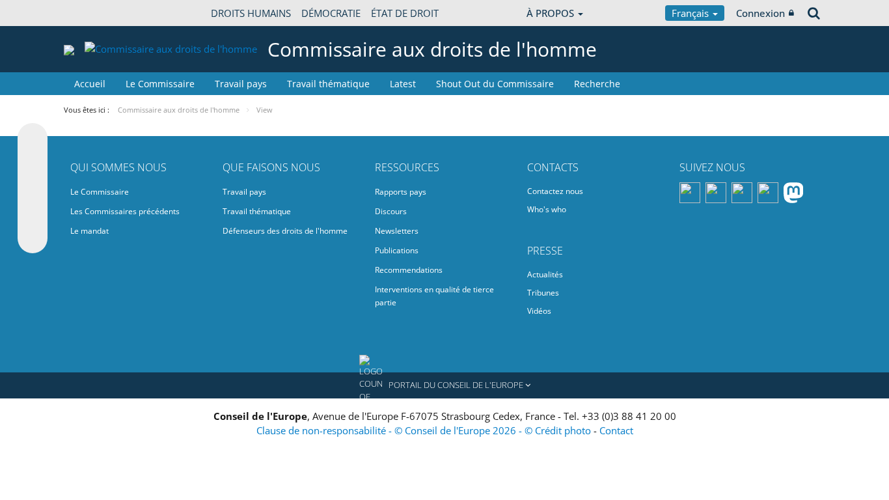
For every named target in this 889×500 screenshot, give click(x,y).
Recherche (597, 83)
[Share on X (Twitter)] (32, 164)
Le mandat (89, 230)
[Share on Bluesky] (32, 139)
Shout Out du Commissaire (495, 83)
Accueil (89, 83)
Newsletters (396, 230)
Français (691, 13)
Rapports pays (400, 191)
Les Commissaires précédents (125, 211)
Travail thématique (328, 83)
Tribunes (543, 292)
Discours (391, 211)
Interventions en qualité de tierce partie (434, 296)
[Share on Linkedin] (32, 213)
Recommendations (409, 269)
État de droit (405, 13)
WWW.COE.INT (96, 13)
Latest (403, 83)
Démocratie (331, 13)
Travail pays (241, 83)
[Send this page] (32, 238)
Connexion (760, 13)
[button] (444, 385)
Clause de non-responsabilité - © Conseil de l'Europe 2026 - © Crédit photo (425, 430)
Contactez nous (555, 191)
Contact (616, 430)
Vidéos (539, 310)
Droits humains (251, 13)
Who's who (546, 209)
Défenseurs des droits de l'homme (285, 230)
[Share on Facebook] (32, 189)
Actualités (545, 274)
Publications (396, 250)
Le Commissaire (160, 83)
